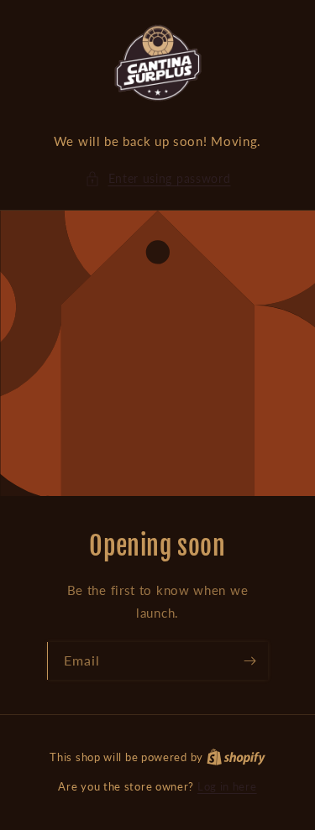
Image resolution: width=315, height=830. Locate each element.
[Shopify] (236, 757)
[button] (158, 178)
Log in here (227, 786)
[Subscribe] (249, 661)
